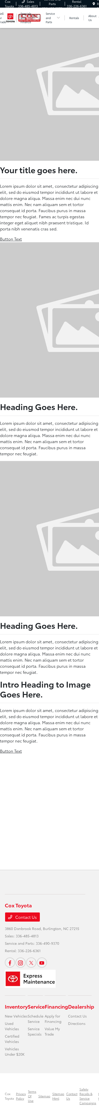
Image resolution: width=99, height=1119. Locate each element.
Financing (56, 1006)
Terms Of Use (32, 1096)
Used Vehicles (12, 1026)
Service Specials (35, 1031)
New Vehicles (16, 1016)
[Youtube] (42, 962)
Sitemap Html (58, 1096)
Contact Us (25, 917)
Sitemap (44, 1096)
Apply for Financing (53, 1018)
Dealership (81, 1006)
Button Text (11, 239)
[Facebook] (10, 962)
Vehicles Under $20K (15, 1051)
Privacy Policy (21, 1096)
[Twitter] (31, 962)
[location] (94, 4)
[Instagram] (20, 962)
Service (36, 1006)
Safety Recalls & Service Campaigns (87, 1096)
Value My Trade (52, 1031)
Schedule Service (35, 1018)
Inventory (16, 1006)
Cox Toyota (9, 1096)
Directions (77, 1023)
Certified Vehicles (12, 1039)
